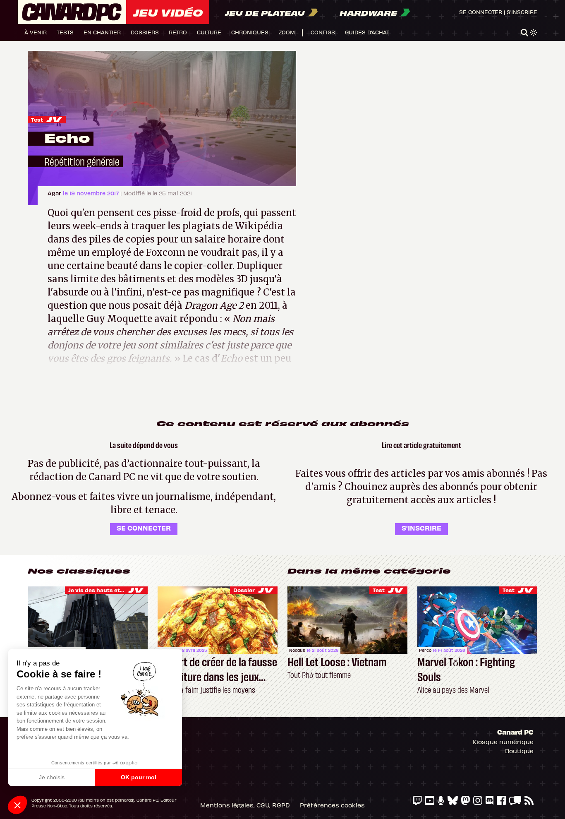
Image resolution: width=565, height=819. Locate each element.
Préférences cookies (332, 805)
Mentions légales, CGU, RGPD (245, 805)
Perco (425, 650)
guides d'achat (367, 32)
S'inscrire (522, 12)
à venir (35, 32)
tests (65, 32)
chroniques (249, 32)
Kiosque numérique (503, 741)
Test (37, 119)
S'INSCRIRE (421, 528)
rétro (178, 32)
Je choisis (52, 777)
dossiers (145, 32)
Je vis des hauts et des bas (105, 589)
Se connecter (480, 12)
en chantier (102, 32)
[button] (17, 805)
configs (323, 32)
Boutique (519, 750)
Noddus (297, 650)
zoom (286, 32)
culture (209, 32)
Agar (55, 193)
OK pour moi (138, 777)
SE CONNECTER (144, 528)
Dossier (244, 589)
